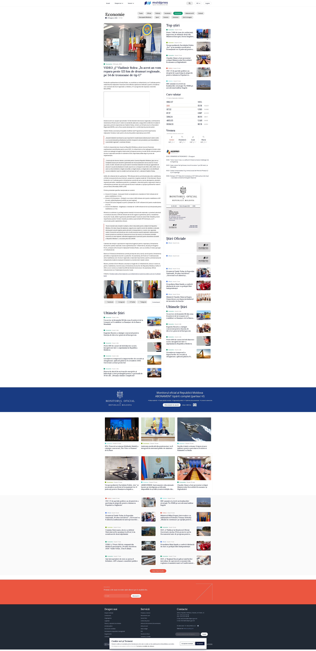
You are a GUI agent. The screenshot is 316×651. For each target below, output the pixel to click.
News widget (144, 628)
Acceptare (200, 643)
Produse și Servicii (145, 613)
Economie (115, 14)
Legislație (107, 621)
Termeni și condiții (145, 636)
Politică (157, 13)
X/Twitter (132, 302)
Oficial (149, 13)
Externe (165, 17)
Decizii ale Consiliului (110, 628)
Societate (167, 13)
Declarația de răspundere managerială (115, 631)
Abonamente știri (145, 615)
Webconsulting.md (188, 628)
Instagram (121, 302)
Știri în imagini (187, 17)
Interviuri (175, 17)
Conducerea (108, 615)
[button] (207, 39)
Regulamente (108, 634)
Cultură (200, 13)
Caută (204, 634)
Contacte (107, 636)
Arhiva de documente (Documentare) (151, 623)
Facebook (110, 302)
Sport (157, 17)
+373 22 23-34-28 (184, 615)
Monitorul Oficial (145, 634)
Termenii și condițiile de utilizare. (145, 646)
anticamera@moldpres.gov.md (189, 618)
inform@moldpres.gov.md (188, 620)
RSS (142, 631)
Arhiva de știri (144, 626)
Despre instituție (109, 613)
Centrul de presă (145, 621)
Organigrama (108, 618)
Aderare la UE (189, 13)
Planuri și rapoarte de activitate (113, 623)
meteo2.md (180, 133)
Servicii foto (144, 618)
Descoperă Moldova (145, 17)
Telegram (143, 302)
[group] (188, 33)
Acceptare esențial (187, 643)
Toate (141, 13)
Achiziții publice (108, 626)
